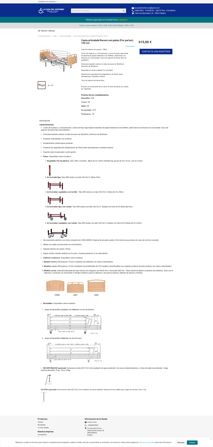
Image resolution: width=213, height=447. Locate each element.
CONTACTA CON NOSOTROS (156, 51)
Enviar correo (91, 422)
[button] (41, 85)
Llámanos (123, 20)
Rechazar (181, 442)
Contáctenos (42, 434)
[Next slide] (75, 59)
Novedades (42, 425)
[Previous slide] (41, 59)
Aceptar (192, 442)
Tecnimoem (130, 46)
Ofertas (40, 422)
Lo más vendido (43, 428)
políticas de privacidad (147, 442)
